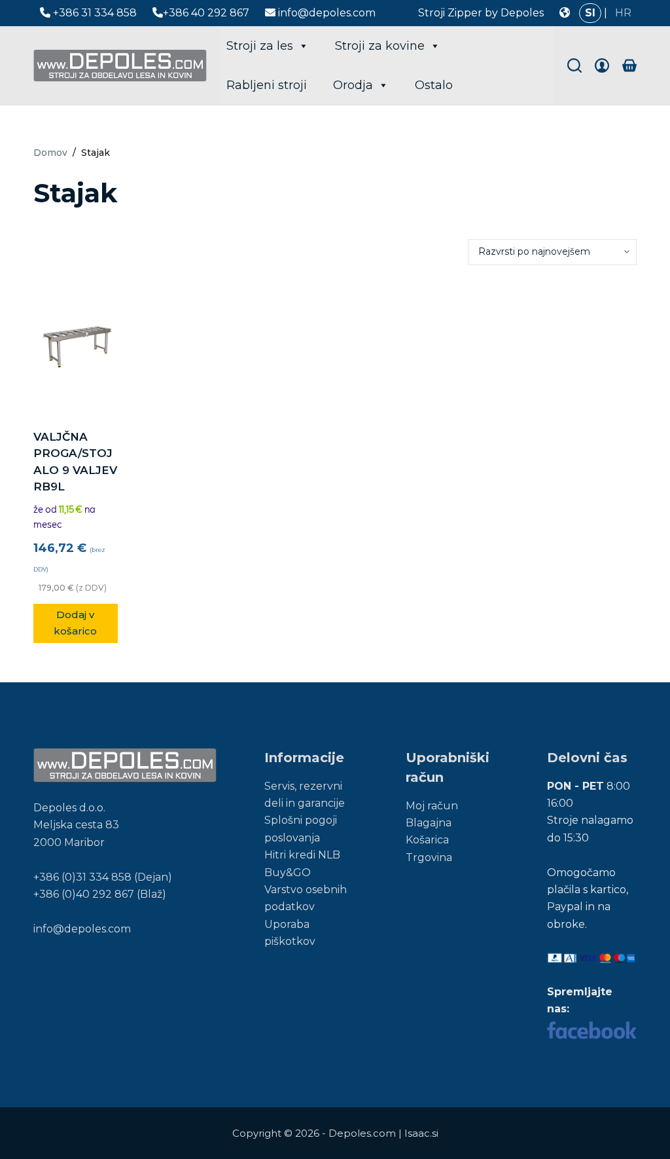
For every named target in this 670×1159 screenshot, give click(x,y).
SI (590, 13)
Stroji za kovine (380, 46)
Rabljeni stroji (266, 85)
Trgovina (429, 857)
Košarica (427, 840)
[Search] (574, 65)
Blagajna (428, 823)
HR (623, 13)
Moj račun (432, 806)
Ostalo (434, 85)
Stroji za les (259, 46)
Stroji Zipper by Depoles (481, 13)
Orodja (353, 85)
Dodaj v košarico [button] (75, 622)
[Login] (602, 65)
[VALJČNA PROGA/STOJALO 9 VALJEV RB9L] (75, 347)
